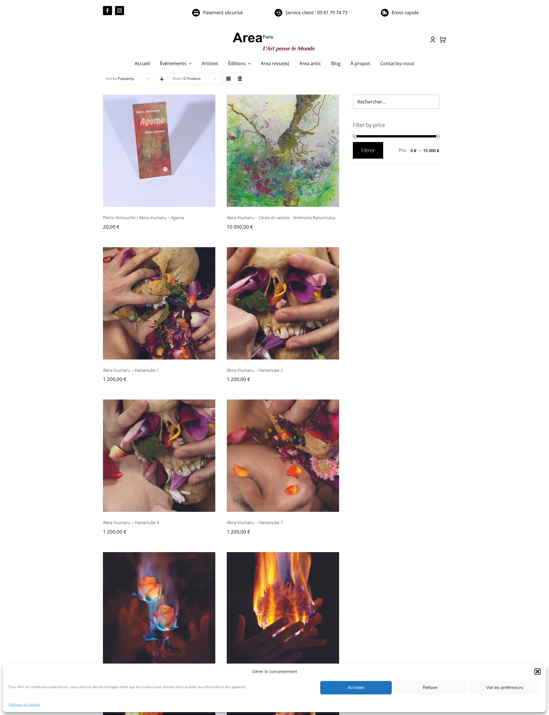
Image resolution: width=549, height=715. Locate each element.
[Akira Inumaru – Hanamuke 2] (283, 303)
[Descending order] (162, 78)
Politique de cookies (24, 704)
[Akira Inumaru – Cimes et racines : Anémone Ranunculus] (283, 151)
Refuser (430, 687)
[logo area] (274, 33)
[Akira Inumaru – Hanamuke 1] (159, 303)
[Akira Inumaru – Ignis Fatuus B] (159, 608)
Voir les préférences (504, 687)
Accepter (356, 687)
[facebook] (107, 10)
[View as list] (240, 78)
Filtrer (368, 150)
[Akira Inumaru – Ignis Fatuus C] (283, 608)
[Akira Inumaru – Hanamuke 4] (159, 456)
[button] (537, 671)
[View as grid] (228, 78)
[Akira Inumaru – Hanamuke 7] (283, 456)
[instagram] (119, 10)
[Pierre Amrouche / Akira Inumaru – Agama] (159, 151)
